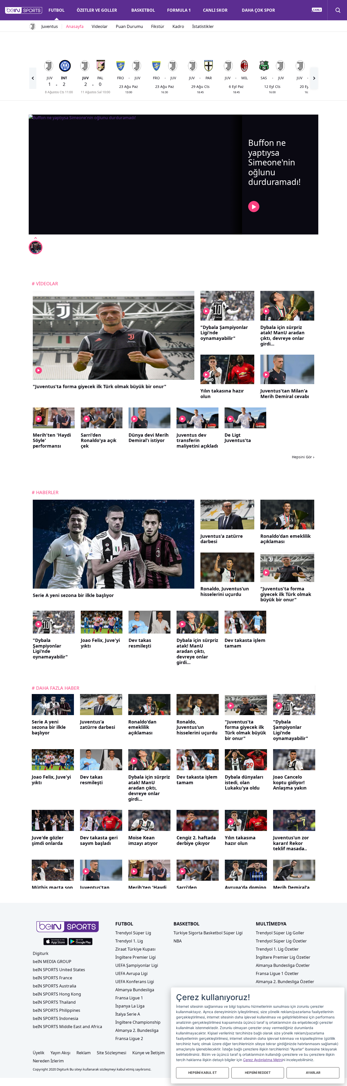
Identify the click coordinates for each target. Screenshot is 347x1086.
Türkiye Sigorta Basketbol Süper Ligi (208, 933)
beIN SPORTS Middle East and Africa (67, 1026)
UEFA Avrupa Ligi (131, 973)
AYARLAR (313, 1073)
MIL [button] (244, 77)
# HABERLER (45, 492)
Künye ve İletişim (148, 1053)
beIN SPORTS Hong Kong (57, 994)
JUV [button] (137, 77)
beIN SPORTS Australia (54, 986)
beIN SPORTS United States (59, 969)
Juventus (49, 26)
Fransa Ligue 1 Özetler (277, 973)
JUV (49, 77)
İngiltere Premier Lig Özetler (283, 957)
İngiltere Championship (138, 1022)
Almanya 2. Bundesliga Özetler (285, 981)
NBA (178, 941)
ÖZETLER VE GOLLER (97, 10)
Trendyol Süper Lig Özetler (281, 941)
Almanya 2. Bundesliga (137, 1030)
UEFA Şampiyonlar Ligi (136, 965)
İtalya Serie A (127, 1014)
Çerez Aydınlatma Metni (262, 1060)
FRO (120, 77)
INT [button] (64, 77)
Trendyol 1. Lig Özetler (277, 949)
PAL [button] (100, 77)
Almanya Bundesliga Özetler (283, 965)
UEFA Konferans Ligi (134, 981)
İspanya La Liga (130, 1006)
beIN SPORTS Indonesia (55, 1018)
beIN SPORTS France (52, 978)
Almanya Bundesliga (134, 990)
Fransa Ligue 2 (129, 1038)
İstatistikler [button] (203, 26)
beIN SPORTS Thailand (54, 1002)
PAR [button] (209, 77)
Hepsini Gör (302, 457)
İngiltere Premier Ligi (135, 957)
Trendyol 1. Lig (129, 941)
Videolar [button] (100, 26)
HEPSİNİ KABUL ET (202, 1073)
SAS (264, 77)
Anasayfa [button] (75, 26)
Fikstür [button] (157, 26)
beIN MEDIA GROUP (52, 961)
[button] (23, 10)
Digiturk (41, 953)
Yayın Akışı (60, 1053)
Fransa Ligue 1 (129, 998)
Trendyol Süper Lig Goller (280, 933)
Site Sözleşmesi (111, 1053)
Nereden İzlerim (48, 1061)
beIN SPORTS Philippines (56, 1010)
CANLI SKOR (215, 10)
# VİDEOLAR (45, 283)
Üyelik (38, 1053)
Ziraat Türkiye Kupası (135, 949)
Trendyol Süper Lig (133, 933)
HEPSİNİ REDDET (258, 1073)
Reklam (83, 1053)
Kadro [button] (178, 26)
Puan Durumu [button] (129, 26)
